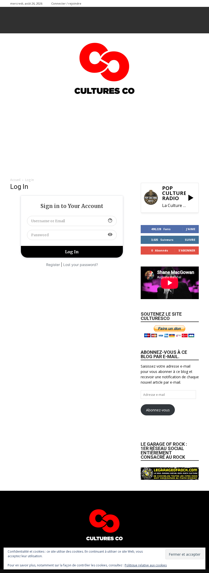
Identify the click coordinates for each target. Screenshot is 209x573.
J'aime (190, 229)
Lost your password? (80, 264)
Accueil (15, 180)
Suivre (190, 240)
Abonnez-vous (158, 410)
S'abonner (186, 250)
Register (53, 264)
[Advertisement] (104, 135)
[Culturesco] (104, 65)
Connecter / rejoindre (66, 3)
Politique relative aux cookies (146, 565)
